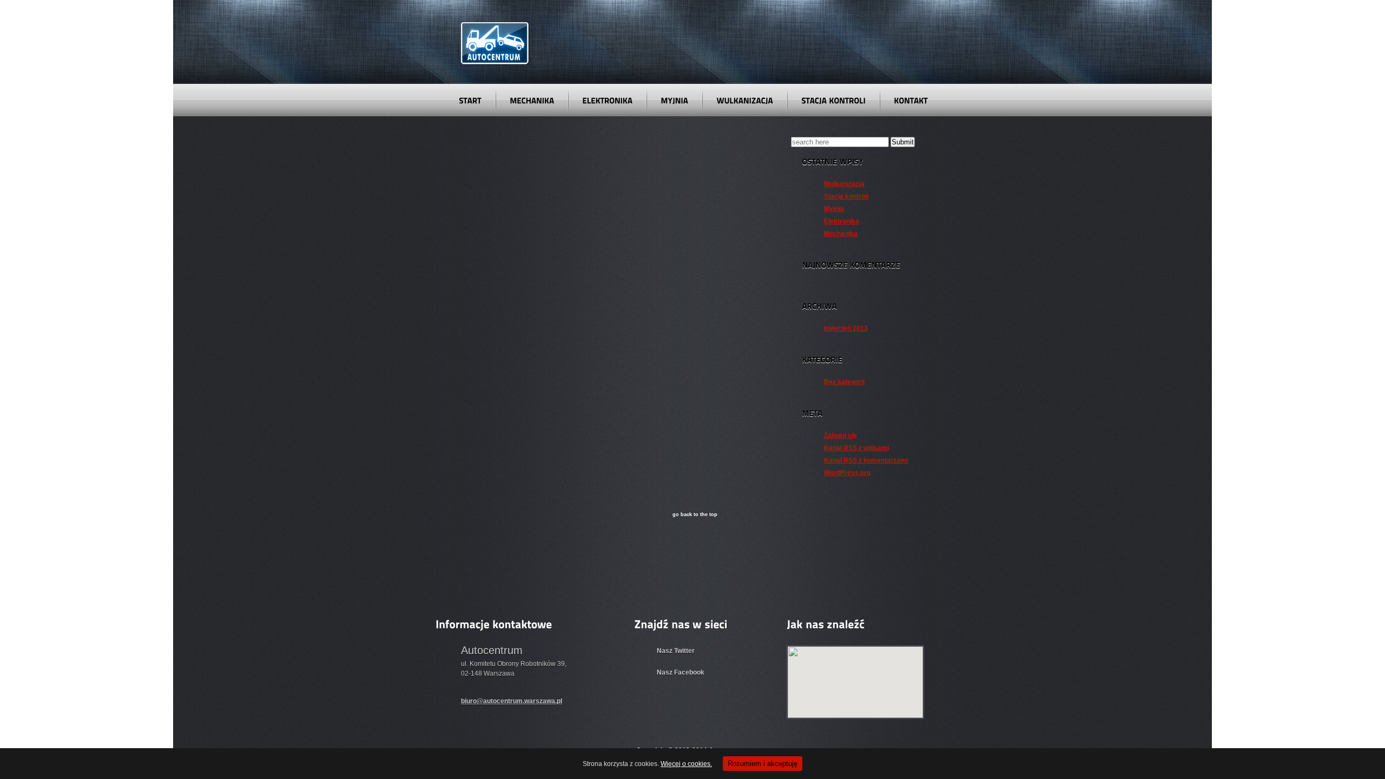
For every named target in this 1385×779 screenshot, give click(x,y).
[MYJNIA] (674, 100)
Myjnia (834, 209)
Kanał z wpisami (856, 448)
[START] (470, 100)
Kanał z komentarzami (866, 460)
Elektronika (841, 221)
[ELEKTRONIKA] (607, 100)
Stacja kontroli (846, 196)
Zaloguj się (840, 435)
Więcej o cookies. (686, 764)
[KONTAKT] (910, 100)
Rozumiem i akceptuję (762, 764)
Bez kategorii (844, 382)
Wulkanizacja (844, 184)
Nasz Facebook (680, 672)
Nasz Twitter (676, 651)
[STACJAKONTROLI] (833, 100)
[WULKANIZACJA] (745, 100)
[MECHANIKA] (532, 100)
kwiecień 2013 (846, 328)
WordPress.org (847, 473)
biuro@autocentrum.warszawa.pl (511, 701)
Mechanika (841, 233)
